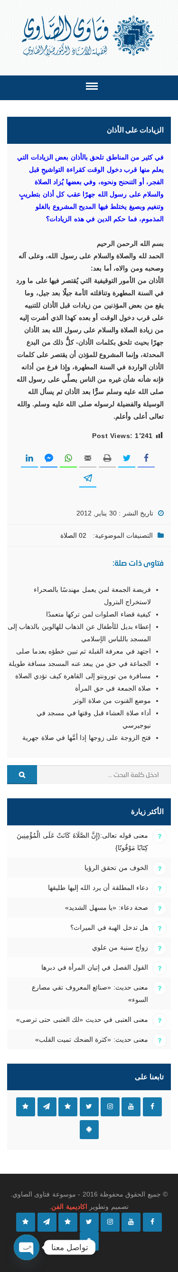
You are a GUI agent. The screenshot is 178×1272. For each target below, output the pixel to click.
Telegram (46, 1106)
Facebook (152, 1106)
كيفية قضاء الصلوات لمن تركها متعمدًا (98, 614)
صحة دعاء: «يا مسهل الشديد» (106, 907)
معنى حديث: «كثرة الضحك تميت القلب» (91, 1039)
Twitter (89, 1106)
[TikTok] (67, 1222)
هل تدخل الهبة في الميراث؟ (109, 927)
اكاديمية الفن (69, 1206)
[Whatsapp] (25, 1222)
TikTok (67, 1106)
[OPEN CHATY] (26, 1247)
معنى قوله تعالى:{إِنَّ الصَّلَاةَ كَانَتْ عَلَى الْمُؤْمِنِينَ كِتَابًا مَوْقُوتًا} (82, 841)
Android (89, 1129)
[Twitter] (89, 1222)
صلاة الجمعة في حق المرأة (113, 688)
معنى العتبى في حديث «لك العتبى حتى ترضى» (82, 1019)
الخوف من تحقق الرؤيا (116, 867)
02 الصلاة (73, 535)
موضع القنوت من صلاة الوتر (112, 700)
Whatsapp (25, 1106)
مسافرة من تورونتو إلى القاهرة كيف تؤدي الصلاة (83, 676)
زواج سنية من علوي (120, 947)
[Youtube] (131, 1222)
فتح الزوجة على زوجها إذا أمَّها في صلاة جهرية (86, 737)
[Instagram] (110, 1222)
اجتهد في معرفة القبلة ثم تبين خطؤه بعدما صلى (83, 651)
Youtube (131, 1106)
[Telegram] (46, 1222)
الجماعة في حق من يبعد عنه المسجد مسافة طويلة (80, 663)
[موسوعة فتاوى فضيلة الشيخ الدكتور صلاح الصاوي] (89, 36)
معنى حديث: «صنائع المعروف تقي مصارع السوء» (90, 993)
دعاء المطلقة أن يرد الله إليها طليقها (98, 887)
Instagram (110, 1106)
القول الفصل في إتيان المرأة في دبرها (94, 967)
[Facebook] (152, 1222)
